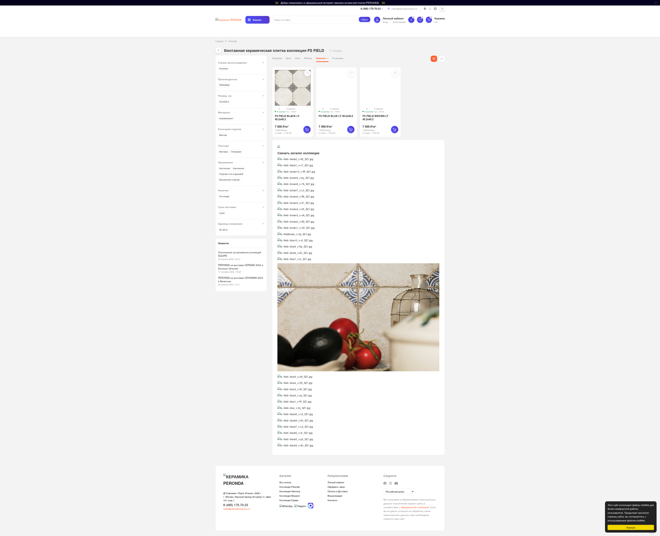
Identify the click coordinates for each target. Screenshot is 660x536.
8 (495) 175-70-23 (371, 8)
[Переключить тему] (442, 8)
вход (385, 21)
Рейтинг (308, 58)
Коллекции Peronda (289, 486)
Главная (219, 41)
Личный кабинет (336, 482)
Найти (364, 19)
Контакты (332, 500)
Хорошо (630, 527)
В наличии (337, 58)
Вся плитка (285, 482)
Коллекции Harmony (289, 491)
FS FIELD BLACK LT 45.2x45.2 (287, 117)
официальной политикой (415, 507)
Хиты (297, 58)
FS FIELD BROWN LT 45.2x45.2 (375, 117)
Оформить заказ (336, 486)
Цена (288, 58)
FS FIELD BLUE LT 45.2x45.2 (336, 116)
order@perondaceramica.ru (404, 8)
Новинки (321, 58)
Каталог (257, 19)
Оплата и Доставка (338, 491)
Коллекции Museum (289, 495)
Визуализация (335, 495)
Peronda (233, 41)
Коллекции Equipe (288, 500)
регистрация (399, 21)
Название (277, 58)
